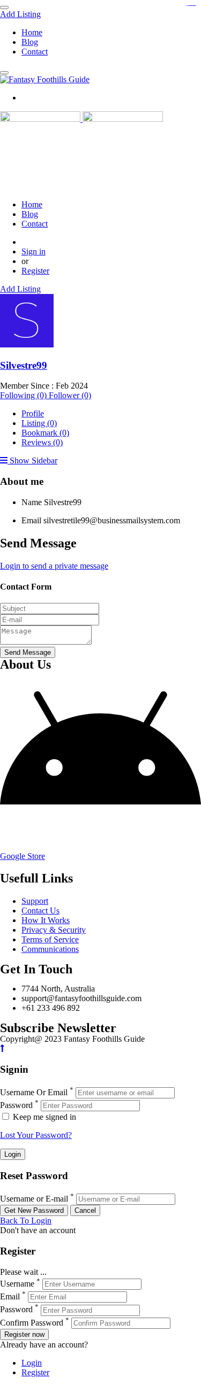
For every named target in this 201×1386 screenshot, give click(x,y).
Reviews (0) (42, 442)
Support (34, 900)
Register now (24, 1334)
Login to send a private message (54, 565)
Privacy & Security (53, 929)
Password (16, 1105)
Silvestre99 (23, 365)
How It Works (45, 920)
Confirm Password (31, 1322)
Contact (34, 51)
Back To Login (25, 1220)
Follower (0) (70, 395)
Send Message (27, 652)
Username (17, 1283)
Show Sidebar (32, 460)
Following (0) (24, 395)
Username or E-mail (34, 1198)
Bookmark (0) (45, 432)
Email (31, 520)
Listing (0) (39, 423)
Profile (32, 413)
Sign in (33, 251)
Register (35, 270)
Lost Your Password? (36, 1135)
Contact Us (40, 910)
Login (31, 1362)
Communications (50, 949)
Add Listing (20, 14)
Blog (29, 42)
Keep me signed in (43, 1116)
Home (31, 32)
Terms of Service (50, 939)
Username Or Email (34, 1092)
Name (31, 502)
